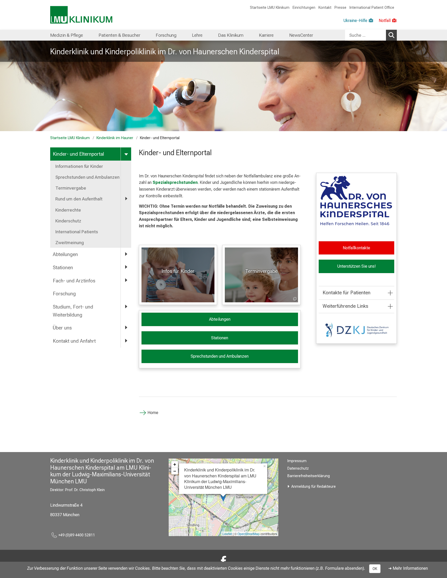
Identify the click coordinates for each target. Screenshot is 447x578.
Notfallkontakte (356, 247)
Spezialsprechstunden (175, 182)
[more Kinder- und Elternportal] (126, 153)
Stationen (63, 268)
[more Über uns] (126, 327)
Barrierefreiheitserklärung (308, 476)
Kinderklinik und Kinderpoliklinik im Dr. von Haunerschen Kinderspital (164, 51)
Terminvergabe (70, 188)
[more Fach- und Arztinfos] (126, 280)
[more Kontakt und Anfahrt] (126, 340)
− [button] (174, 471)
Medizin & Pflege (66, 35)
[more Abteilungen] (126, 254)
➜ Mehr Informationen (408, 568)
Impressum (297, 461)
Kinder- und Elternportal (78, 154)
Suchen (391, 35)
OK (375, 569)
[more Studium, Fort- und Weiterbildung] (126, 306)
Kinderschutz (68, 220)
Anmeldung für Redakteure (313, 486)
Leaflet (227, 533)
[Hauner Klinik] (223, 561)
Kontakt (324, 7)
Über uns (62, 328)
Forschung (166, 35)
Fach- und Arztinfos (74, 281)
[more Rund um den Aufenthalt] (126, 198)
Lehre (197, 35)
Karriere (266, 35)
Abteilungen (65, 254)
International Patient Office (371, 7)
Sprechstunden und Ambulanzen (87, 177)
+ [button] (174, 464)
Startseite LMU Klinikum (269, 7)
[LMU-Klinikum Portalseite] (81, 15)
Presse (340, 7)
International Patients (76, 231)
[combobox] (371, 35)
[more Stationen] (126, 267)
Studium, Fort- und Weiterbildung (73, 311)
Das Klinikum (230, 35)
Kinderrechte (68, 210)
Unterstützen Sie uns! (356, 266)
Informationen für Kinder (79, 166)
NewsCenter (301, 35)
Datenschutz (298, 468)
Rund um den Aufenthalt (78, 198)
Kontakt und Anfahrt (74, 341)
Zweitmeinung (69, 242)
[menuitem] (66, 35)
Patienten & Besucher (119, 35)
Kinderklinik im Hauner (114, 138)
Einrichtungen (304, 7)
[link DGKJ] (356, 330)
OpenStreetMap (248, 533)
